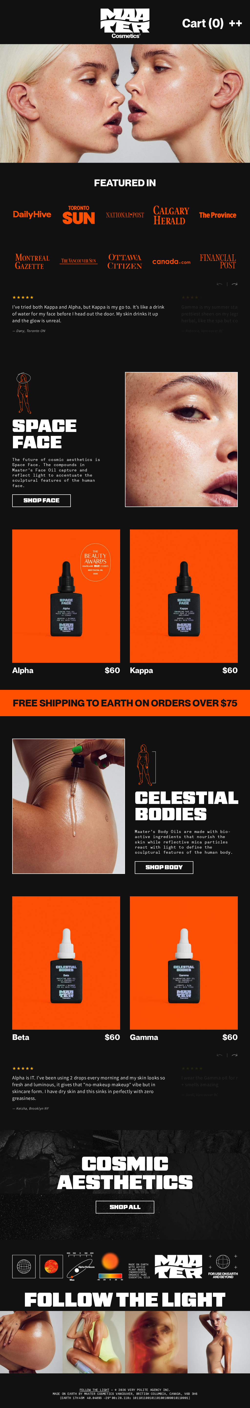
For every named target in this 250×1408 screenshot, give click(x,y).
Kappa (141, 670)
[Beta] (66, 963)
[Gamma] (184, 963)
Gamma (144, 1037)
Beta (20, 1037)
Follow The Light (94, 1390)
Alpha (22, 670)
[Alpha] (66, 596)
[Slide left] (221, 284)
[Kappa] (184, 596)
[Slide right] (232, 284)
